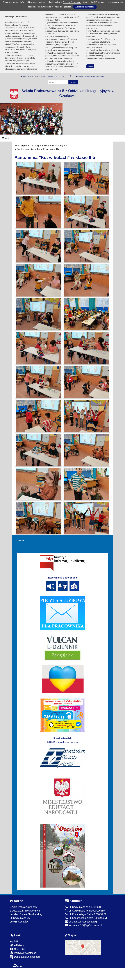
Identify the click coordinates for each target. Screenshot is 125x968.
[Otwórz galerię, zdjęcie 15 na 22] (38, 416)
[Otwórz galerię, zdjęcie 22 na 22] (86, 518)
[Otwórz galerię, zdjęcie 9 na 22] (38, 314)
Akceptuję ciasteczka (84, 7)
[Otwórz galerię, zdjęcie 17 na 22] (38, 450)
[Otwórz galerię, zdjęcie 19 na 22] (38, 484)
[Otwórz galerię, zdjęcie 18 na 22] (86, 450)
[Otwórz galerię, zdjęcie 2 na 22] (86, 178)
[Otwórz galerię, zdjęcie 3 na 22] (38, 212)
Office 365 (19, 949)
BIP (15, 941)
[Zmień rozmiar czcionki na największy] (70, 76)
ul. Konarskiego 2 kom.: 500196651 (87, 918)
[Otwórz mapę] (83, 947)
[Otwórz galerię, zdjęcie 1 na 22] (38, 178)
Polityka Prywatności (25, 953)
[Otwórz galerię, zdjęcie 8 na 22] (86, 280)
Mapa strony (40, 76)
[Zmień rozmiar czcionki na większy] (63, 76)
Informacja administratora (95, 76)
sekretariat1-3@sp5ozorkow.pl (85, 925)
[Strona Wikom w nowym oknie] (17, 965)
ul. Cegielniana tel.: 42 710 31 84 (86, 907)
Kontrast (80, 76)
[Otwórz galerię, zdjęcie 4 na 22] (86, 212)
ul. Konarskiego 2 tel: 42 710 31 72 (87, 914)
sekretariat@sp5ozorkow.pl (83, 921)
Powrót (20, 540)
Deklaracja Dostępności (26, 956)
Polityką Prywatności (72, 2)
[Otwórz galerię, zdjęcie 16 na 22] (86, 416)
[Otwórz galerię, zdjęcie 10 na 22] (86, 314)
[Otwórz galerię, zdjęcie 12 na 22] (86, 348)
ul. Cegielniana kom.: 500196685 (86, 910)
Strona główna (27, 76)
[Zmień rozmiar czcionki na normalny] (57, 76)
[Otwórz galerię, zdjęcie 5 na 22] (38, 246)
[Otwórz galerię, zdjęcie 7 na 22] (38, 280)
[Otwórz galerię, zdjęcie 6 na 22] (86, 246)
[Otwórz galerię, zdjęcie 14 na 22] (86, 382)
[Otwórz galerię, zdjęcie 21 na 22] (38, 518)
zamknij (90, 66)
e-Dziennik (19, 945)
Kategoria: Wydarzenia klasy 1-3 (49, 145)
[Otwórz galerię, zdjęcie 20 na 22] (86, 484)
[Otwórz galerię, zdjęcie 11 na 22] (38, 348)
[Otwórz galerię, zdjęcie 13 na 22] (38, 382)
